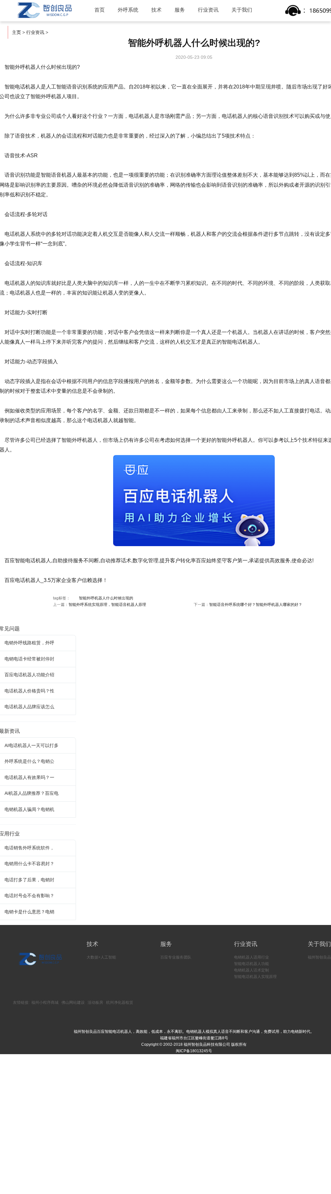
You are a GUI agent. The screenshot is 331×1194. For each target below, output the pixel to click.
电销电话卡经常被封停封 (29, 658)
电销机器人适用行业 (251, 957)
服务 (180, 10)
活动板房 (95, 1002)
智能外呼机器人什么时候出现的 (106, 598)
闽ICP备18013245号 (194, 1051)
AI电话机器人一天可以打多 (32, 745)
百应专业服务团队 (175, 957)
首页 (99, 10)
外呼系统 (128, 10)
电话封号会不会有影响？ (29, 895)
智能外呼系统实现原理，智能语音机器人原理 (107, 604)
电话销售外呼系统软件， (29, 847)
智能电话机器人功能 (251, 963)
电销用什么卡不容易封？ (29, 863)
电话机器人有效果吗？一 (29, 777)
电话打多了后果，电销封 (29, 879)
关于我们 (241, 10)
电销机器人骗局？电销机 (29, 809)
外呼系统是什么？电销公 (29, 761)
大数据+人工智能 (101, 957)
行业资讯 (208, 10)
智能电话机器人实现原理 (255, 976)
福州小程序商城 (45, 1002)
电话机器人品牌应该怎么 (29, 706)
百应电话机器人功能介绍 (29, 674)
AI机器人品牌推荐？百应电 (32, 793)
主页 (16, 32)
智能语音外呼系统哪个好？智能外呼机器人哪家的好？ (255, 604)
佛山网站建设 (73, 1002)
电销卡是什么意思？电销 (29, 911)
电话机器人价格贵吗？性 (29, 690)
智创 (43, 10)
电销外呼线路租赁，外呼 (29, 642)
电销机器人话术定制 (251, 970)
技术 (156, 10)
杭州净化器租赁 (119, 1002)
